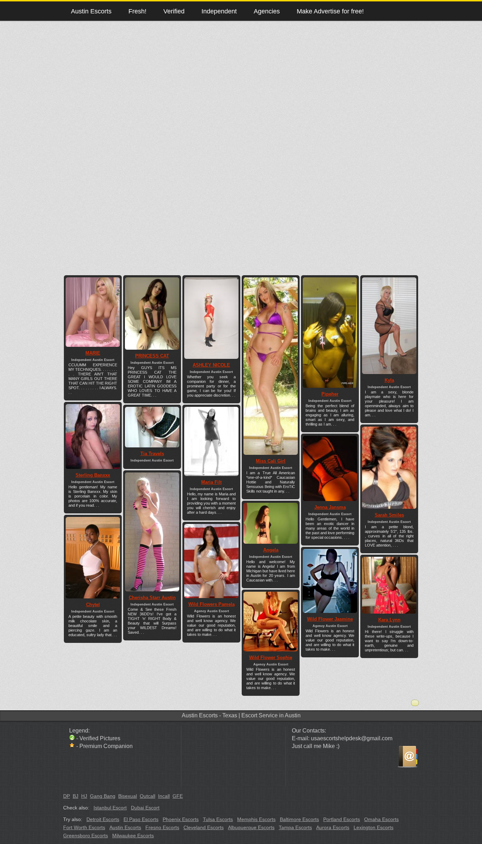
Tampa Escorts (295, 827)
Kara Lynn (389, 619)
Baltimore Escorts (299, 819)
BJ (75, 796)
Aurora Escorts (332, 827)
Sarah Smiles (389, 515)
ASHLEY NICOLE (211, 365)
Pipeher (329, 394)
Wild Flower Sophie (270, 657)
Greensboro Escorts (85, 835)
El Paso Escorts (140, 819)
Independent (219, 11)
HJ (84, 796)
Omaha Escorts (381, 819)
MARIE (92, 353)
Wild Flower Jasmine (330, 619)
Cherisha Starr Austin (152, 597)
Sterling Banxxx (93, 475)
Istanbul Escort (110, 807)
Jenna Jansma (330, 507)
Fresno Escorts (162, 827)
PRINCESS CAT (152, 355)
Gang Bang (102, 796)
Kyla (389, 380)
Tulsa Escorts (218, 819)
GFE (178, 796)
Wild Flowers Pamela (211, 604)
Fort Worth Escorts (84, 827)
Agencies (267, 11)
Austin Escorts (91, 11)
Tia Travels (152, 453)
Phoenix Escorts (181, 819)
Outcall (147, 796)
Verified (174, 11)
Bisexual (127, 796)
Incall (164, 796)
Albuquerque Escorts (251, 827)
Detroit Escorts (102, 819)
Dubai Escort (145, 807)
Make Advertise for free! (330, 11)
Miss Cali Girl (270, 461)
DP (66, 796)
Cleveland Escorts (203, 827)
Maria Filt (211, 482)
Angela (270, 550)
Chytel (93, 604)
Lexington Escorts (373, 827)
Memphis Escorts (256, 819)
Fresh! (137, 11)
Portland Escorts (341, 819)
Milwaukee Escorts (133, 835)
